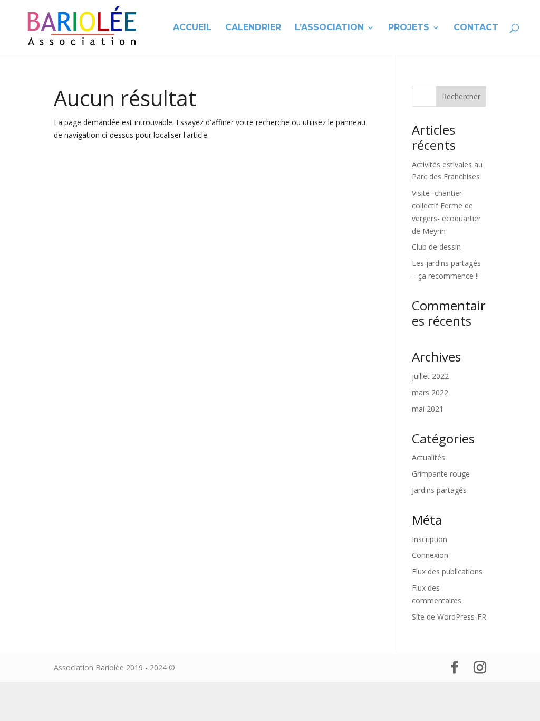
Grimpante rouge (441, 474)
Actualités (428, 457)
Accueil (192, 28)
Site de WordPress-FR (449, 617)
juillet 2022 (430, 376)
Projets (408, 28)
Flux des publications (447, 571)
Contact (476, 28)
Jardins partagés (439, 490)
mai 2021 (427, 409)
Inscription (429, 539)
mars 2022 (430, 392)
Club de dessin (436, 247)
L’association (329, 28)
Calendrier (253, 28)
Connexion (430, 555)
